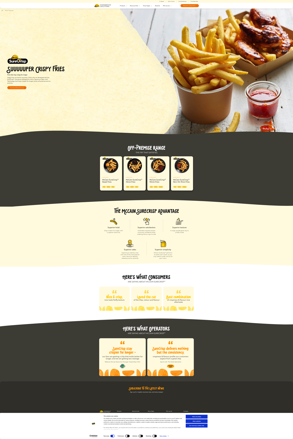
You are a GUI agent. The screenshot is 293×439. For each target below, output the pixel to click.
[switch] (127, 436)
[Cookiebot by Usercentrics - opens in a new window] (93, 436)
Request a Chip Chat (189, 5)
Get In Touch (171, 1)
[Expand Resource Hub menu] (139, 5)
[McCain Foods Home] (102, 5)
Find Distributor (183, 1)
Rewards (157, 6)
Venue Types (146, 6)
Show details (163, 436)
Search (162, 1)
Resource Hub (134, 6)
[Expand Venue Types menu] (151, 5)
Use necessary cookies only (196, 425)
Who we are (166, 6)
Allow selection (197, 421)
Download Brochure (16, 88)
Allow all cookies (196, 416)
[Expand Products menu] (126, 5)
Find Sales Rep (194, 1)
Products (122, 6)
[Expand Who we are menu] (171, 5)
